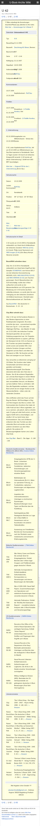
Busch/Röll (12, 304)
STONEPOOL (17, 270)
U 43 (16, 17)
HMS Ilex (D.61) (28, 248)
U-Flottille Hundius (28, 118)
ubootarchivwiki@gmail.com (17, 790)
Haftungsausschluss (7, 819)
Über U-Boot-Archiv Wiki (19, 816)
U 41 (3, 17)
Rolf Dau (17, 74)
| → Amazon (27, 719)
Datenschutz (5, 816)
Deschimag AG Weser (21, 47)
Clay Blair (12, 438)
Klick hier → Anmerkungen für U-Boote (18, 27)
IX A (15, 38)
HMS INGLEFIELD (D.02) (25, 275)
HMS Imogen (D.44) (13, 252)
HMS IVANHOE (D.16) (16, 278)
